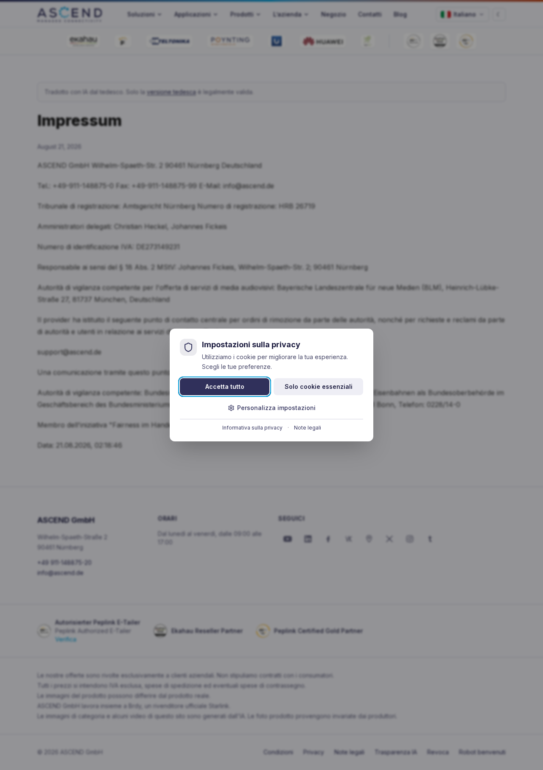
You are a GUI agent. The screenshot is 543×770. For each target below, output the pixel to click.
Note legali (307, 427)
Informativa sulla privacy (252, 427)
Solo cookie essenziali (319, 386)
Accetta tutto (224, 386)
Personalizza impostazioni (276, 407)
